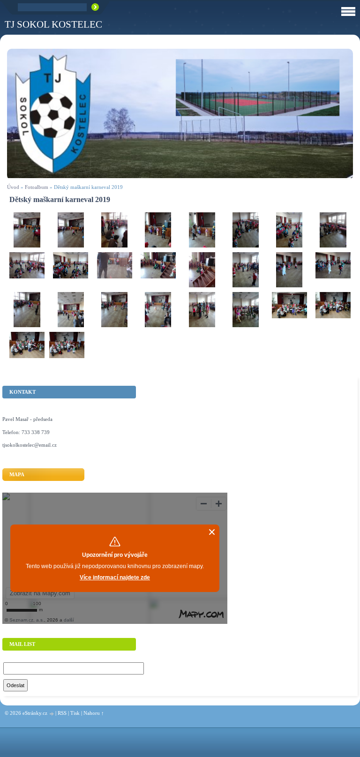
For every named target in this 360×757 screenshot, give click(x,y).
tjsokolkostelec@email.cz (29, 445)
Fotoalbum (36, 187)
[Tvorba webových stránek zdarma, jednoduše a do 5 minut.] (52, 714)
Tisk (75, 713)
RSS (62, 713)
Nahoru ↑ (93, 713)
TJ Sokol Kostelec (53, 24)
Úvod (13, 187)
